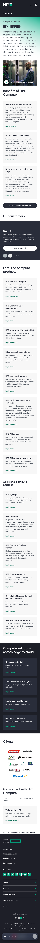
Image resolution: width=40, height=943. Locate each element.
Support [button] (6, 888)
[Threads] (16, 874)
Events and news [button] (9, 894)
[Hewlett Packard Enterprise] (7, 4)
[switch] (20, 918)
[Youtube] (25, 874)
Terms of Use (15, 929)
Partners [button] (6, 906)
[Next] (10, 256)
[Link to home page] (4, 832)
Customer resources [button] (10, 900)
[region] (20, 240)
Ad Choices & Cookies (29, 929)
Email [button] (7, 858)
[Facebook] (21, 874)
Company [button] (6, 883)
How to (8, 849)
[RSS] (29, 874)
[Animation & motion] (20, 918)
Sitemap (21, 931)
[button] (31, 4)
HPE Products (12, 832)
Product (10, 854)
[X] (8, 874)
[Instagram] (12, 874)
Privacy (6, 929)
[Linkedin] (4, 874)
